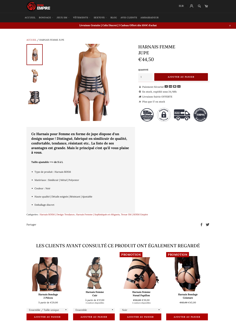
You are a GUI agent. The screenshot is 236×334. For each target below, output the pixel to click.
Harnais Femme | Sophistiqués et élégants (98, 214)
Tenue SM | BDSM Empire (134, 214)
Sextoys (99, 17)
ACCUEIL (30, 17)
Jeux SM (62, 17)
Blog (113, 17)
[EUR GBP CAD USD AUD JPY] (182, 6)
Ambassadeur (149, 17)
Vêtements (81, 17)
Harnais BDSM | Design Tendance (57, 214)
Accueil (31, 39)
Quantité (143, 70)
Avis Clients (129, 17)
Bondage (45, 17)
